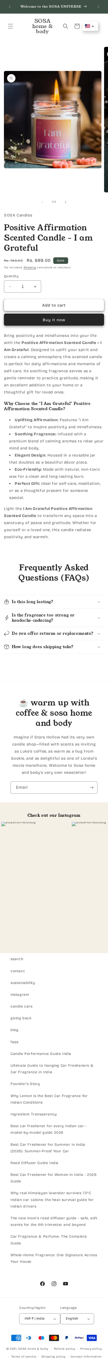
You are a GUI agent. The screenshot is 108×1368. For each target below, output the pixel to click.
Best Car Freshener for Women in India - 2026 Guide (53, 1177)
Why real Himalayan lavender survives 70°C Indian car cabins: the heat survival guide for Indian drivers (52, 1199)
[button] (10, 26)
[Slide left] (42, 202)
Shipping (30, 267)
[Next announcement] (98, 7)
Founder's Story (25, 1084)
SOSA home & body (33, 1348)
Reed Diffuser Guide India (34, 1163)
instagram (19, 994)
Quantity (11, 276)
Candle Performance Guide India (40, 1054)
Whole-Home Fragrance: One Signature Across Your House (53, 1258)
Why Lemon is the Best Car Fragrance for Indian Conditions (49, 1099)
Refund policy (64, 1348)
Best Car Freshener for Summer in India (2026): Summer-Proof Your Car (47, 1147)
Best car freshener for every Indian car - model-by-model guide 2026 (48, 1129)
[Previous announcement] (9, 7)
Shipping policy (53, 1356)
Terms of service (23, 1356)
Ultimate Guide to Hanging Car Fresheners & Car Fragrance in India (51, 1068)
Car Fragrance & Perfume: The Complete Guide (48, 1239)
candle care (21, 1006)
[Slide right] (65, 202)
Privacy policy (91, 1348)
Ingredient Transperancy (33, 1114)
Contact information (86, 1356)
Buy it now (54, 320)
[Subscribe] (91, 787)
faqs (14, 1042)
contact (17, 971)
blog (14, 1030)
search (16, 959)
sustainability (22, 983)
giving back (21, 1018)
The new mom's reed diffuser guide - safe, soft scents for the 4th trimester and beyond (54, 1221)
